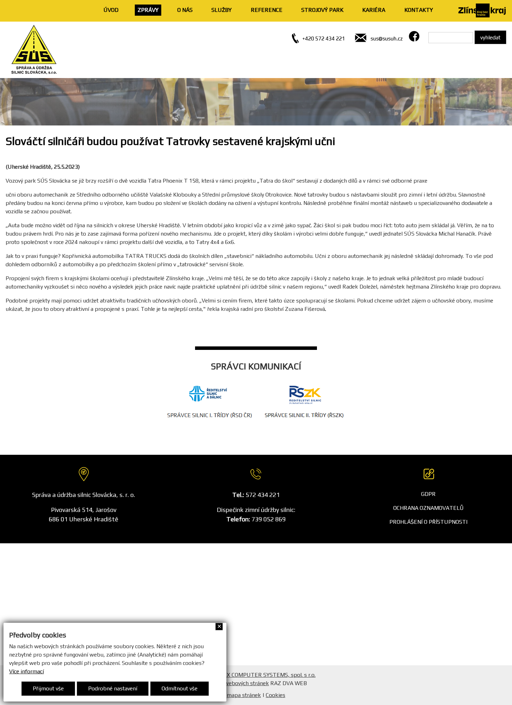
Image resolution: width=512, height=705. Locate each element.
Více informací (26, 671)
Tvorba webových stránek (237, 683)
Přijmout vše (48, 688)
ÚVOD (110, 10)
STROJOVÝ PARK (322, 10)
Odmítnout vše (179, 688)
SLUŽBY (221, 10)
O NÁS (185, 10)
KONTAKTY (418, 10)
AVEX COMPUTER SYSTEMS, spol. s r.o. (266, 675)
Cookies (275, 695)
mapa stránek (244, 695)
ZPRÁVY (148, 10)
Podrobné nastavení (112, 688)
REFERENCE (266, 10)
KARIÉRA (373, 10)
